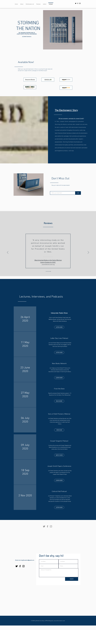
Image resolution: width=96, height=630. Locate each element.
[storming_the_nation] (80, 3)
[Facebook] (47, 526)
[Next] (88, 252)
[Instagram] (50, 526)
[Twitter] (44, 526)
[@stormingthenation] (78, 3)
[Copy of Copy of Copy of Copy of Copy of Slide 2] (45, 271)
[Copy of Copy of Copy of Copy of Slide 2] (50, 271)
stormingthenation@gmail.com (26, 560)
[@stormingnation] (75, 3)
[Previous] (7, 252)
